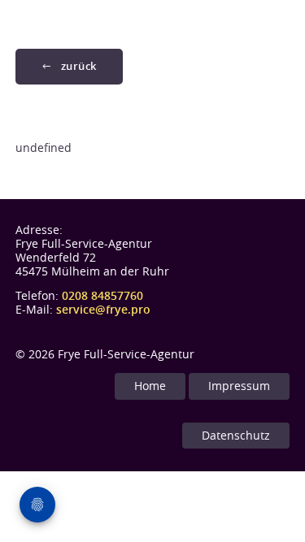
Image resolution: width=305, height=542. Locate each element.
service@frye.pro (103, 309)
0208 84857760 (102, 295)
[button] (69, 67)
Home (150, 385)
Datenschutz (236, 435)
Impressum (239, 385)
